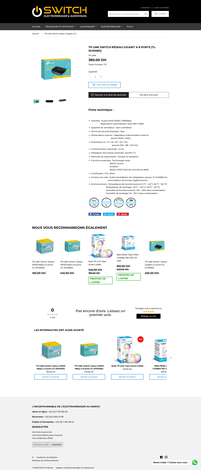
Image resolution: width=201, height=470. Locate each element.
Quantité (92, 71)
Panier (162, 14)
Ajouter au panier (50, 377)
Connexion (145, 8)
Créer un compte (161, 8)
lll (33, 457)
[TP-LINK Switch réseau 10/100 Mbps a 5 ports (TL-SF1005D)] (50, 350)
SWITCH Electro (46, 468)
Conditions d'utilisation (47, 457)
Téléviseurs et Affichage (59, 26)
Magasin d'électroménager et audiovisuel (75, 468)
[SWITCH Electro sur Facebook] (161, 457)
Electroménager (111, 26)
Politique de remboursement (45, 460)
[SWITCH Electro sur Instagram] (166, 457)
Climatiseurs (87, 26)
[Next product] (171, 357)
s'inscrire (57, 445)
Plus (129, 26)
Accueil (36, 26)
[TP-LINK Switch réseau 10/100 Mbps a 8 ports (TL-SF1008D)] (89, 350)
